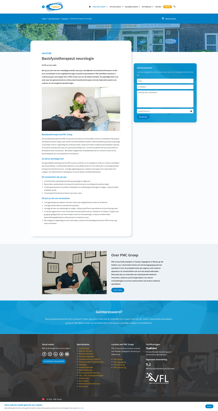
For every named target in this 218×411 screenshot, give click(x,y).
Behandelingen (131, 7)
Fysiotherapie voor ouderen (89, 359)
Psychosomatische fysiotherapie (91, 362)
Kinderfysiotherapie (86, 356)
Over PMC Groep (99, 7)
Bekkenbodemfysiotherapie (89, 384)
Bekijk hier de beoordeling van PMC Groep (160, 368)
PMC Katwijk (118, 359)
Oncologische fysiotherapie (89, 373)
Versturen (143, 117)
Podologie (83, 365)
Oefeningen (146, 7)
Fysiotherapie (84, 348)
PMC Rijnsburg (119, 365)
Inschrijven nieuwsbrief (54, 361)
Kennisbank (83, 386)
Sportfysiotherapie (86, 354)
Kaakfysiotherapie (86, 370)
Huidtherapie (84, 378)
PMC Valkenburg (120, 367)
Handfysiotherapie (86, 367)
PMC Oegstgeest (120, 362)
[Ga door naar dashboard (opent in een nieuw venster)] (43, 6)
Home (90, 7)
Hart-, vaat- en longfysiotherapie (91, 375)
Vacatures (65, 19)
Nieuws (158, 7)
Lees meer (117, 290)
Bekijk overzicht (170, 19)
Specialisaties (115, 7)
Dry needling (84, 381)
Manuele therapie (85, 351)
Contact (167, 7)
